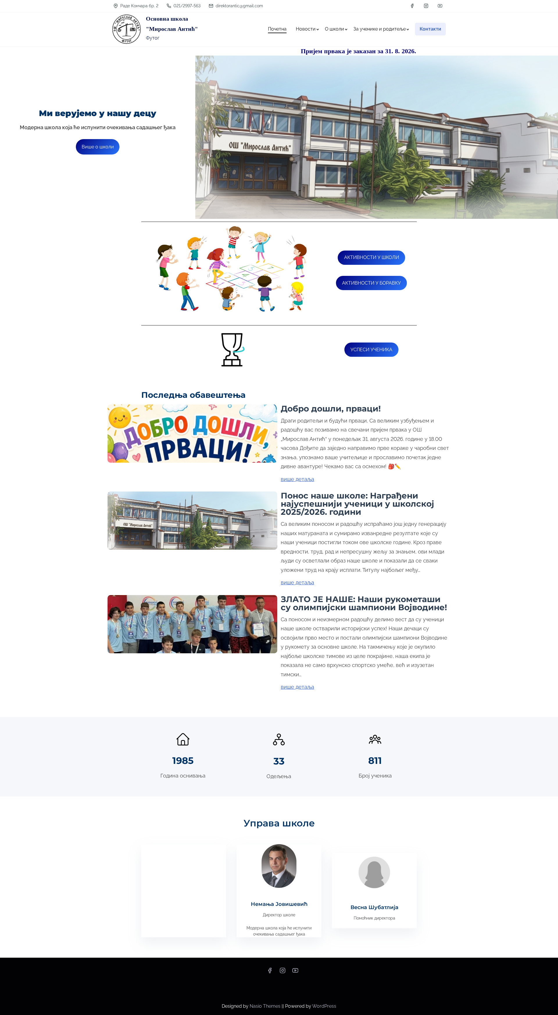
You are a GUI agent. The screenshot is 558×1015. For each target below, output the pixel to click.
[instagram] (426, 5)
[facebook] (412, 5)
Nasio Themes (266, 1006)
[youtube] (440, 5)
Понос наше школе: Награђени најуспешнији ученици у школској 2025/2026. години (357, 503)
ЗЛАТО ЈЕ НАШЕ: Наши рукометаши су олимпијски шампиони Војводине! (364, 603)
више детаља (297, 479)
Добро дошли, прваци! (331, 408)
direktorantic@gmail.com (238, 5)
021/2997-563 (186, 5)
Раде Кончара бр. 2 (138, 5)
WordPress (324, 1006)
